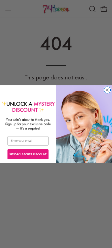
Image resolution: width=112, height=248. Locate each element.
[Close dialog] (107, 90)
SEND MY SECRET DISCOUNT (27, 154)
